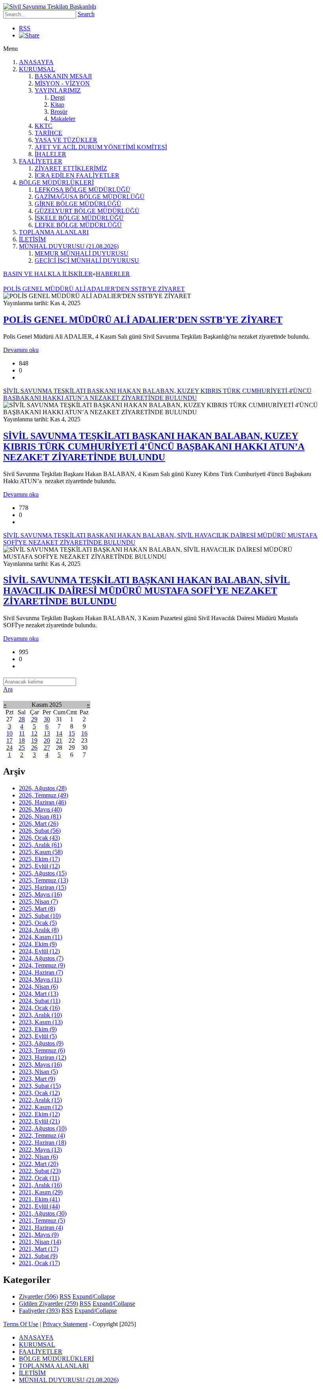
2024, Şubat (39, 1000)
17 (9, 740)
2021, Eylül (39, 1206)
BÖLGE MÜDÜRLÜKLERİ (56, 182)
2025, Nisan (38, 901)
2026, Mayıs (40, 809)
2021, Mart (38, 1248)
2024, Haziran (41, 972)
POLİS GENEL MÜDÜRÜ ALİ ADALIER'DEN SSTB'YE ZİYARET (142, 320)
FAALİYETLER (40, 161)
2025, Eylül (39, 866)
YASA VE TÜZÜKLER (66, 140)
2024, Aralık (39, 930)
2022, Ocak (39, 1178)
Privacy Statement (65, 1324)
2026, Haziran (42, 802)
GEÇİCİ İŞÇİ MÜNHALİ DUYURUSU (87, 260)
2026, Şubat (40, 830)
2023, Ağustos (41, 1043)
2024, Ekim (38, 944)
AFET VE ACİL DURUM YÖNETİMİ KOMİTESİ (101, 147)
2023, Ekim (38, 1029)
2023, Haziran (42, 1057)
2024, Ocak (39, 1008)
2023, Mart (37, 1078)
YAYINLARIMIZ (58, 90)
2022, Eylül (39, 1121)
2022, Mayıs (40, 1149)
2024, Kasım (40, 937)
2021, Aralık (40, 1185)
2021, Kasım (41, 1192)
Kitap (57, 104)
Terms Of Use (20, 1324)
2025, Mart (37, 908)
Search (86, 14)
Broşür (58, 111)
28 (22, 719)
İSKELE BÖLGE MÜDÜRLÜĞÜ (79, 218)
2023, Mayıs (40, 1064)
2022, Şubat (40, 1171)
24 (9, 747)
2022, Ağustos (43, 1128)
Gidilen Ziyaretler (48, 1303)
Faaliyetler (39, 1310)
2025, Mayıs (40, 894)
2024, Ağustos (41, 958)
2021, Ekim (39, 1199)
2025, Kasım (41, 852)
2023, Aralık (40, 1015)
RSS (24, 28)
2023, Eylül (38, 1036)
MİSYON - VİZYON (62, 83)
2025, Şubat (40, 915)
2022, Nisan (38, 1156)
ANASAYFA (36, 62)
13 (47, 733)
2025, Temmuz (43, 880)
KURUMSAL (37, 69)
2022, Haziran (42, 1142)
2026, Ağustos (43, 788)
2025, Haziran (42, 887)
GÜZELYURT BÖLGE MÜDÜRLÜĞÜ (87, 211)
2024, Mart (38, 993)
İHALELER (50, 154)
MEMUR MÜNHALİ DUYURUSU (81, 253)
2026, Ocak (39, 837)
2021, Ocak (39, 1263)
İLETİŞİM (32, 239)
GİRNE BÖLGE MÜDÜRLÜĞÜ (78, 203)
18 (22, 740)
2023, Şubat (40, 1085)
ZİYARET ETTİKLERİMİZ (71, 168)
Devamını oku (21, 350)
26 (34, 747)
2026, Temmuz (43, 795)
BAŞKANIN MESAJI (63, 76)
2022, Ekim (39, 1114)
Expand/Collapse (93, 1296)
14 (59, 733)
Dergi (57, 97)
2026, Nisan (40, 816)
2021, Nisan (40, 1241)
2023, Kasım (41, 1022)
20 (47, 740)
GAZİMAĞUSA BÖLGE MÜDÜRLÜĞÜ (90, 196)
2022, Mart (38, 1163)
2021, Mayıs (39, 1234)
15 (72, 733)
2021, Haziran (41, 1227)
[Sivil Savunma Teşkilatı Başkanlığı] (49, 6)
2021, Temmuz (42, 1220)
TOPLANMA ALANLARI (54, 232)
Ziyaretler (38, 1296)
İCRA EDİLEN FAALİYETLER (77, 175)
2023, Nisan (38, 1071)
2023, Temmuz (42, 1050)
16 (84, 733)
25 (22, 747)
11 (22, 733)
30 (47, 719)
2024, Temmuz (42, 965)
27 (47, 747)
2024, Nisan (38, 986)
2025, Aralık (40, 844)
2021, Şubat (38, 1256)
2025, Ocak (38, 922)
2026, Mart (38, 823)
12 (34, 733)
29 (34, 719)
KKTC (43, 125)
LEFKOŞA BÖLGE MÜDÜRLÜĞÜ (82, 189)
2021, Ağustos (43, 1213)
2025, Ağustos (43, 873)
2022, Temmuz (42, 1135)
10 (9, 733)
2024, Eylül (39, 951)
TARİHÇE (48, 133)
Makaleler (62, 118)
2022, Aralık (40, 1100)
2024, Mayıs (40, 979)
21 (59, 740)
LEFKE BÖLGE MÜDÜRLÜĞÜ (78, 225)
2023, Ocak (39, 1093)
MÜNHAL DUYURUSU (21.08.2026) (69, 246)
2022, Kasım (41, 1107)
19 (34, 740)
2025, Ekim (39, 859)
